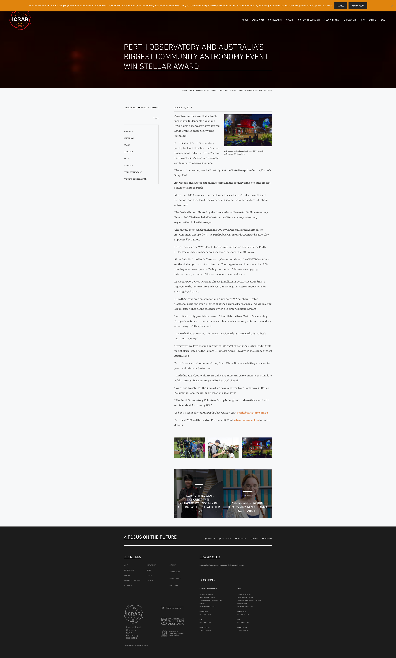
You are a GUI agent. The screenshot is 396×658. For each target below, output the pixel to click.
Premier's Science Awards (136, 179)
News (382, 20)
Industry (290, 20)
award (127, 145)
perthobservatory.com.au (252, 412)
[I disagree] (392, 5)
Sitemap (173, 565)
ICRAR (20, 19)
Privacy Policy (175, 578)
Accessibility (175, 572)
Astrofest (129, 131)
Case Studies (258, 20)
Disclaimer (174, 585)
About (245, 20)
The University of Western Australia (172, 622)
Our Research (275, 20)
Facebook (155, 108)
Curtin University (172, 608)
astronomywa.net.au (246, 420)
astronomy (129, 138)
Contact (150, 580)
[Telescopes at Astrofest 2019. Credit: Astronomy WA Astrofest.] (189, 447)
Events (372, 20)
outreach (128, 165)
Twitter (143, 108)
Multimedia (128, 585)
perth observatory (133, 172)
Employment (350, 20)
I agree (341, 6)
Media (362, 20)
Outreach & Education (309, 20)
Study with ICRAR (331, 20)
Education (128, 152)
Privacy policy (358, 6)
